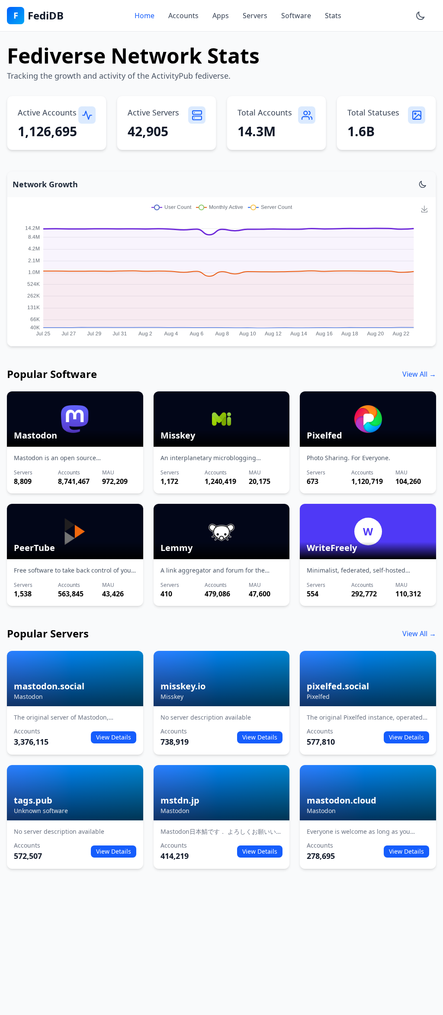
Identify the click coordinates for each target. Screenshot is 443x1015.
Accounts (183, 15)
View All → (419, 374)
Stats (333, 15)
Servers (255, 15)
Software (296, 15)
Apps (220, 15)
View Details (113, 737)
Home (144, 15)
